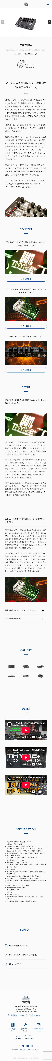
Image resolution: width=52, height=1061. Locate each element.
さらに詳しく (26, 279)
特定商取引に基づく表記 (19, 1049)
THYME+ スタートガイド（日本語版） (23, 955)
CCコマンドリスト (16, 964)
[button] (49, 22)
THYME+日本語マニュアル (19, 945)
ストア (26, 1036)
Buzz (26, 1038)
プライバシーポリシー (34, 1049)
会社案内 (17, 1015)
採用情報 (35, 1015)
